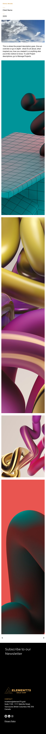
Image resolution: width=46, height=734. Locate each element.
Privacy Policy (10, 721)
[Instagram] (12, 716)
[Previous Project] (2, 638)
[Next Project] (44, 638)
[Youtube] (6, 716)
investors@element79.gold (15, 702)
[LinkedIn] (9, 716)
